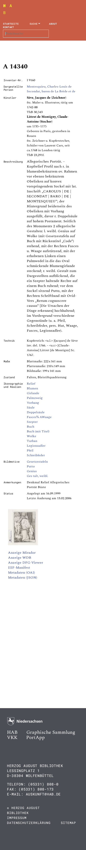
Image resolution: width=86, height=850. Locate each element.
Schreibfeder (36, 455)
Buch (30, 426)
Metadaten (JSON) (22, 577)
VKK (12, 737)
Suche (34, 23)
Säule (31, 407)
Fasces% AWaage (39, 417)
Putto (31, 466)
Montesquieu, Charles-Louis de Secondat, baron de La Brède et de (51, 89)
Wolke (31, 436)
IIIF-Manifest (19, 567)
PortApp (35, 737)
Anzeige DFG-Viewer (25, 562)
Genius (32, 471)
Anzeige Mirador (22, 552)
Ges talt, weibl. (37, 476)
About (53, 23)
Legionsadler (36, 445)
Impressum (17, 818)
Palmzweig (35, 398)
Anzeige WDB (19, 557)
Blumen (32, 388)
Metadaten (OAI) (21, 572)
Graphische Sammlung (50, 732)
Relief (31, 383)
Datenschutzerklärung (29, 823)
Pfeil (30, 450)
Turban (32, 441)
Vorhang (33, 402)
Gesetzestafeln (37, 461)
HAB (12, 732)
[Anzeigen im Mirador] (23, 544)
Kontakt (8, 27)
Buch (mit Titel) (38, 431)
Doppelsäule (36, 412)
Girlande (33, 393)
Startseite (11, 23)
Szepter (32, 421)
